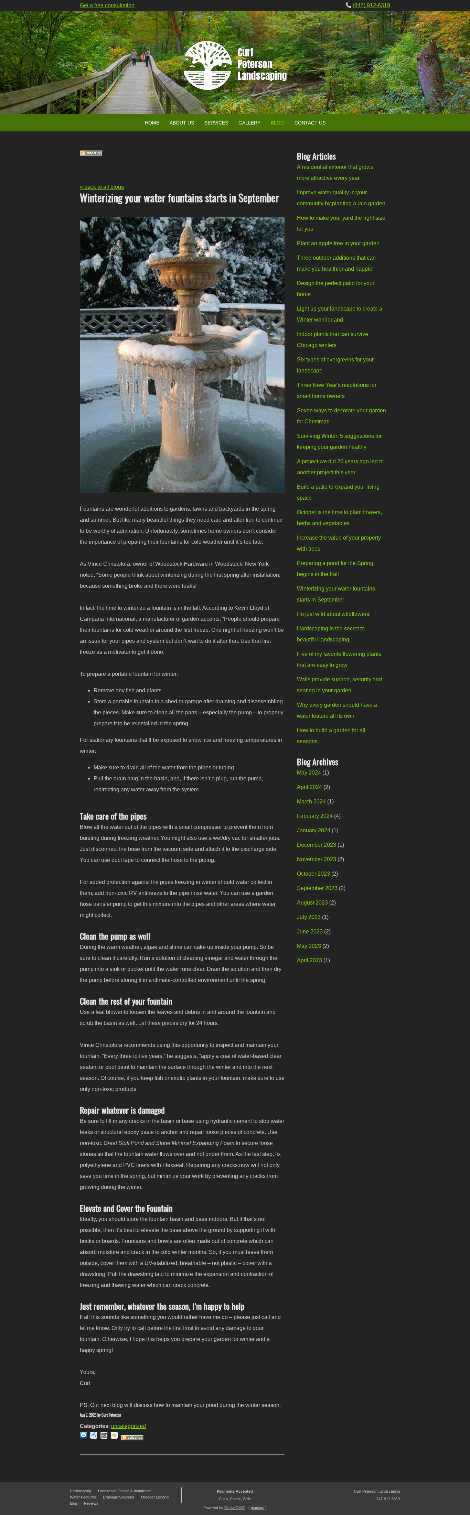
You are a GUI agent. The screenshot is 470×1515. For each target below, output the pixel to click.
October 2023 (313, 874)
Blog (277, 123)
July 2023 (309, 917)
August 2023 (312, 903)
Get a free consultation (107, 5)
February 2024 (315, 816)
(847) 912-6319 (371, 5)
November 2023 (316, 859)
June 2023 (310, 931)
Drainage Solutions (118, 1497)
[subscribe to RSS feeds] (91, 154)
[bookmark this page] (115, 1438)
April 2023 (309, 960)
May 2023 (309, 946)
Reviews (91, 1503)
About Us (182, 123)
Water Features (83, 1497)
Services (216, 123)
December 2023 (316, 845)
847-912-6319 (388, 1499)
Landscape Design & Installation (124, 1491)
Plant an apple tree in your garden (338, 243)
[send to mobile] (104, 1438)
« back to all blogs (102, 187)
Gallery (249, 123)
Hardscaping (80, 1491)
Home (152, 123)
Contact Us (310, 123)
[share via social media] (94, 1438)
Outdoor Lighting (155, 1497)
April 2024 (309, 787)
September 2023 (317, 888)
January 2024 (313, 830)
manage (257, 1508)
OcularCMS (234, 1508)
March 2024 (311, 801)
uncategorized (128, 1426)
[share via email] (84, 1438)
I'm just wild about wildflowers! (334, 614)
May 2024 (309, 773)
